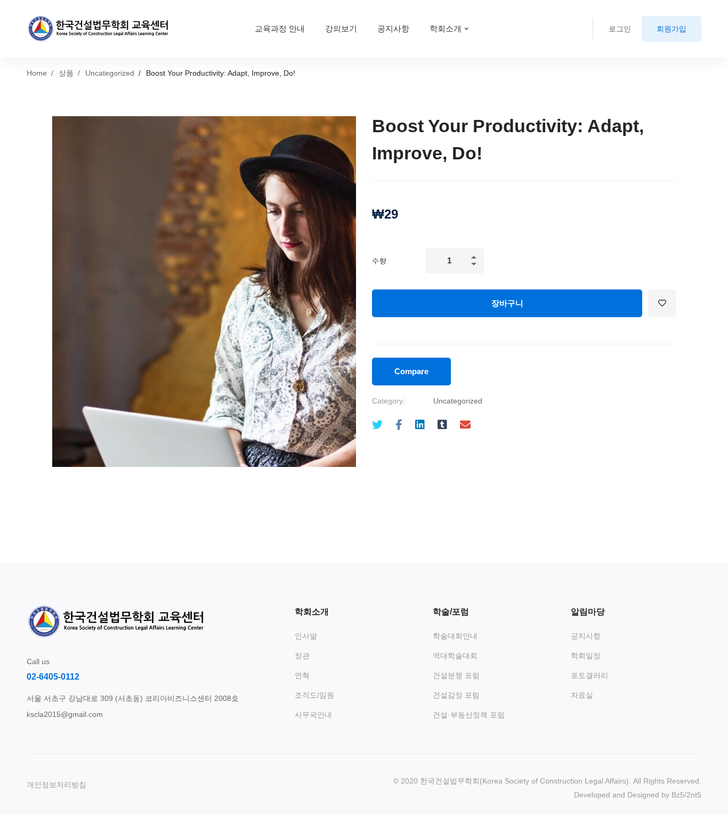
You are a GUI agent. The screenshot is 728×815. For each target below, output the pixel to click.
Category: (388, 401)
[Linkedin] (420, 425)
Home (37, 73)
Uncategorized (109, 73)
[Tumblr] (442, 425)
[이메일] (465, 425)
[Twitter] (377, 425)
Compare (411, 371)
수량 (379, 261)
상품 (66, 73)
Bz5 (678, 794)
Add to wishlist (662, 303)
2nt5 (693, 794)
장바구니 (507, 303)
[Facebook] (399, 425)
